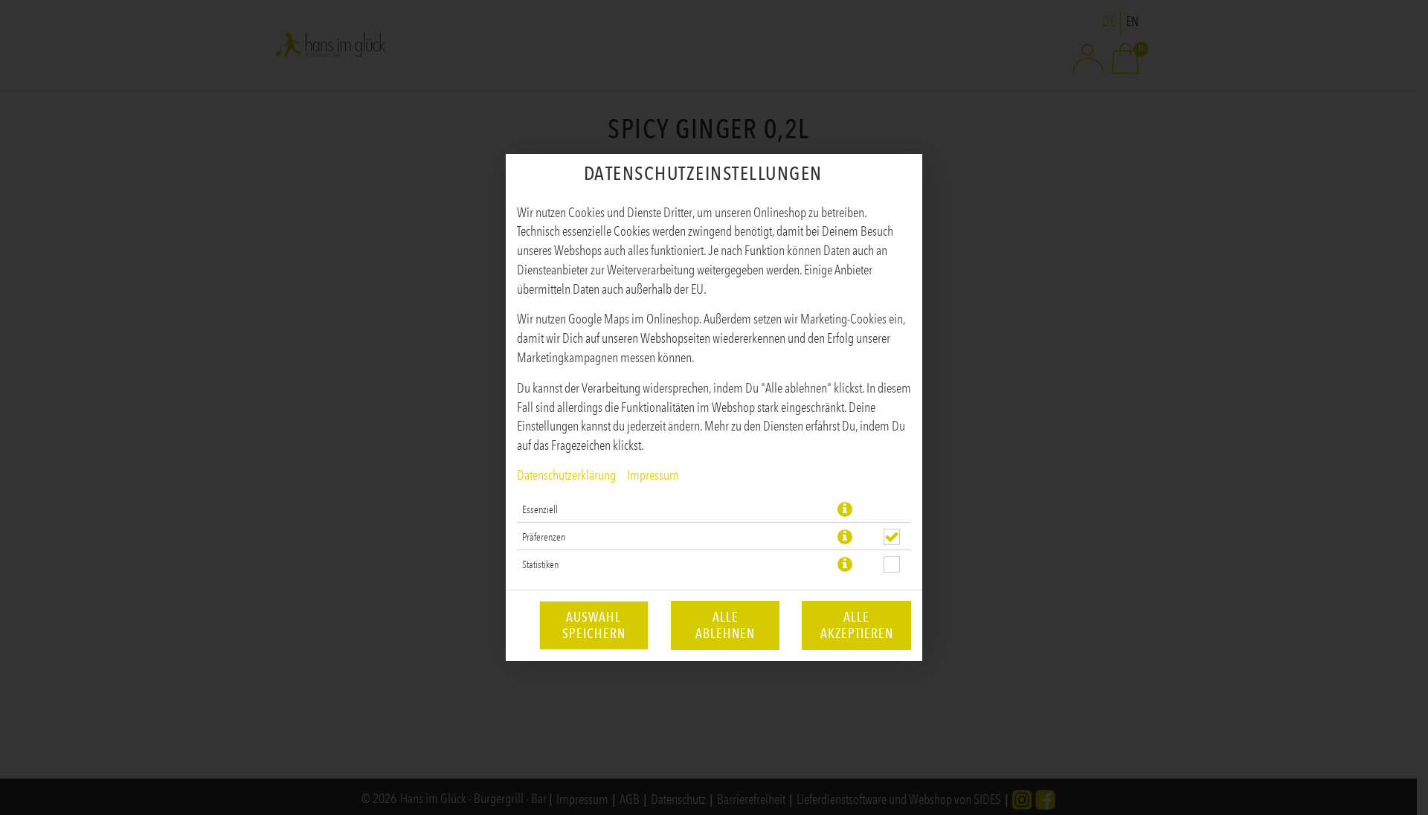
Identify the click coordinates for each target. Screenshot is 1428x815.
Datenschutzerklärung (566, 475)
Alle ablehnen (725, 625)
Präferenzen (543, 537)
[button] (844, 509)
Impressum (653, 475)
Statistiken (540, 564)
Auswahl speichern (593, 625)
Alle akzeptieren (856, 625)
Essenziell (540, 509)
